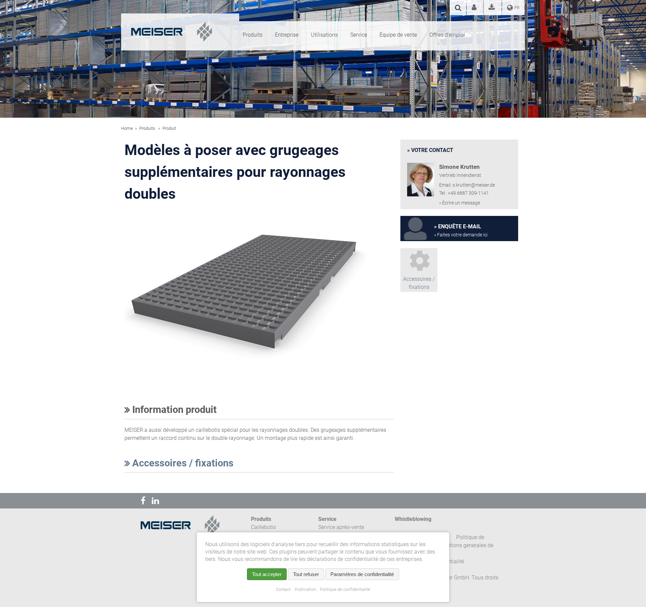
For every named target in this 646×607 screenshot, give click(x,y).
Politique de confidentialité (345, 589)
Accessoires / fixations (182, 463)
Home (127, 128)
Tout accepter (267, 574)
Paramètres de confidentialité (362, 574)
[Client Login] (475, 8)
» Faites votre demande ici (461, 235)
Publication (305, 589)
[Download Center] (493, 8)
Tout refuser (306, 574)
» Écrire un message (459, 203)
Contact (283, 589)
